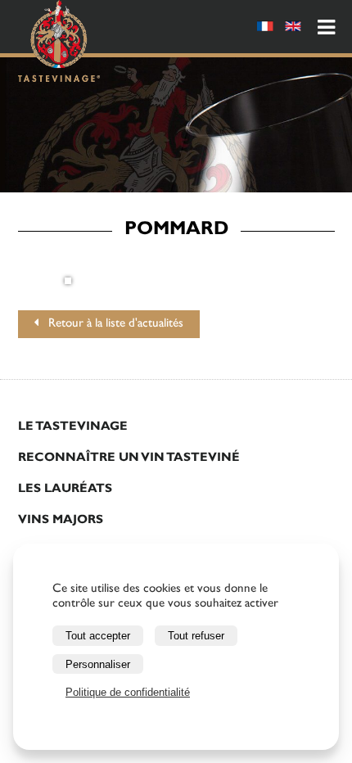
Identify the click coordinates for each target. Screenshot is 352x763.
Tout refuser (196, 636)
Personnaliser (97, 664)
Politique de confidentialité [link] (127, 692)
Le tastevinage (73, 428)
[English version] (293, 29)
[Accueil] (59, 44)
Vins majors (60, 521)
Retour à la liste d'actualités (110, 324)
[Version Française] (265, 29)
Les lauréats (65, 490)
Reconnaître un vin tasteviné (129, 459)
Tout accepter (97, 636)
